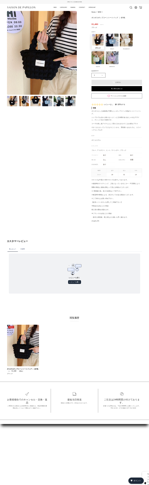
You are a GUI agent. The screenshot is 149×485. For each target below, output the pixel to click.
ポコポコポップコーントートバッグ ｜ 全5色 (22, 369)
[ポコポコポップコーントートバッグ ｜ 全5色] (12, 101)
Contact (10, 452)
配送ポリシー (40, 451)
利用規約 (38, 447)
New (9, 441)
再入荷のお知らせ (116, 88)
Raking (10, 448)
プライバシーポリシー (44, 444)
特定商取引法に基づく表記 (45, 436)
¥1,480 (14, 371)
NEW (99, 12)
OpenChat (11, 455)
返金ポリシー (40, 440)
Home (93, 12)
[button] (63, 7)
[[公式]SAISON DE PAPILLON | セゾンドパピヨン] (21, 7)
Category (10, 445)
